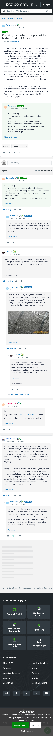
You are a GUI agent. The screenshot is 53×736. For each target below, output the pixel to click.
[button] (2, 5)
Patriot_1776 (11, 439)
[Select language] (36, 4)
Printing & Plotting (20, 146)
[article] (26, 194)
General (6, 146)
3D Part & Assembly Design (15, 18)
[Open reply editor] (26, 163)
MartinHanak (11, 403)
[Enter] (4, 11)
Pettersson (10, 25)
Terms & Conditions (9, 588)
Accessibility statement (43, 588)
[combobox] (26, 11)
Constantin (12, 106)
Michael (9, 251)
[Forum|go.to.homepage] (17, 5)
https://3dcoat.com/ (28, 414)
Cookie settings (25, 588)
